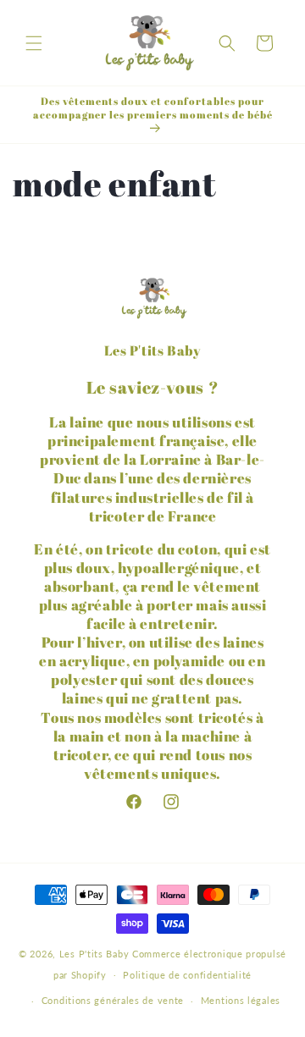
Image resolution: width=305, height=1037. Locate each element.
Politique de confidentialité (187, 974)
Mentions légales (240, 1000)
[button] (34, 43)
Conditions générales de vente (113, 1000)
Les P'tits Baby (94, 953)
